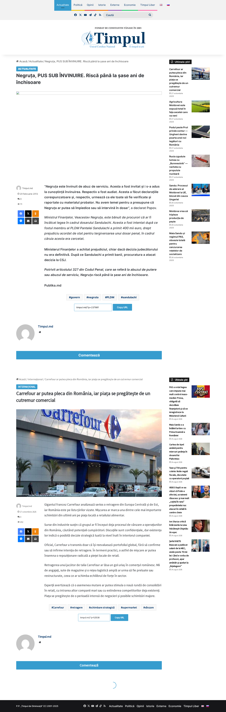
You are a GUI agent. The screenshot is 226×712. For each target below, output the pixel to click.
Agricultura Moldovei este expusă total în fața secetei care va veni (178, 108)
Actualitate (63, 4)
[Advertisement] (189, 319)
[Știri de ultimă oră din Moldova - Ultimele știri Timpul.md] (113, 37)
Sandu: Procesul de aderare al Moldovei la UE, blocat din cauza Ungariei (178, 192)
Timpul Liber (147, 4)
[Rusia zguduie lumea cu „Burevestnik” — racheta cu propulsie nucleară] (201, 161)
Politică (78, 4)
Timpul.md (27, 188)
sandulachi (129, 297)
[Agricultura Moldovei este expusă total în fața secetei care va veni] (201, 106)
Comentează (89, 355)
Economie (130, 4)
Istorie (102, 4)
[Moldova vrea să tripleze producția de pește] (201, 215)
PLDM (110, 297)
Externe (114, 4)
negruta (93, 297)
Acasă (23, 61)
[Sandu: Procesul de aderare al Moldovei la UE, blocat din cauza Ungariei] (201, 190)
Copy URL (122, 307)
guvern (75, 297)
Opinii (90, 4)
